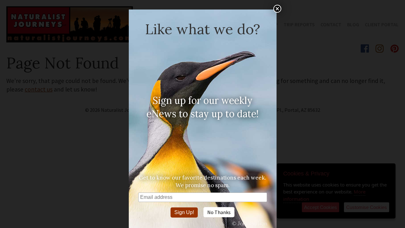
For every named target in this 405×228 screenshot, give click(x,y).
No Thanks (219, 212)
